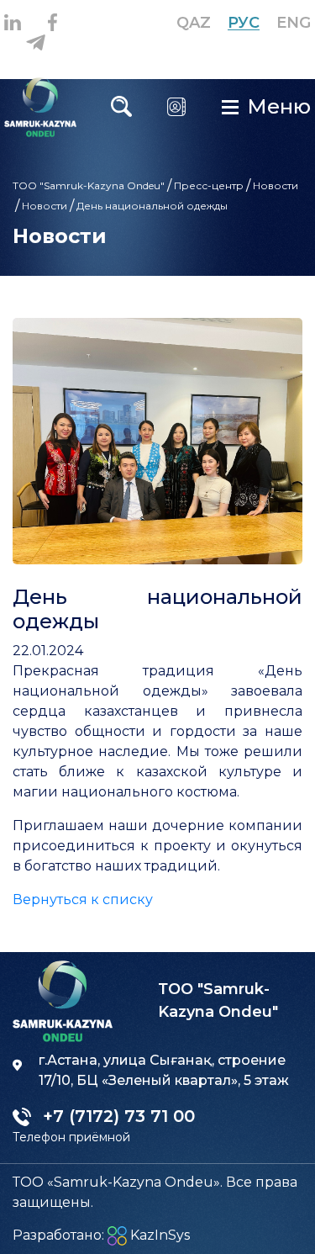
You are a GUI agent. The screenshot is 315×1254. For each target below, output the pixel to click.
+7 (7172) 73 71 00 (158, 130)
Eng (293, 22)
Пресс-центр (209, 185)
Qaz (193, 22)
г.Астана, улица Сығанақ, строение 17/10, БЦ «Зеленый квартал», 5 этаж (164, 1070)
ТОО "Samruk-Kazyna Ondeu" (89, 185)
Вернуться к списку (83, 899)
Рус (244, 22)
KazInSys (158, 1235)
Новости (275, 185)
